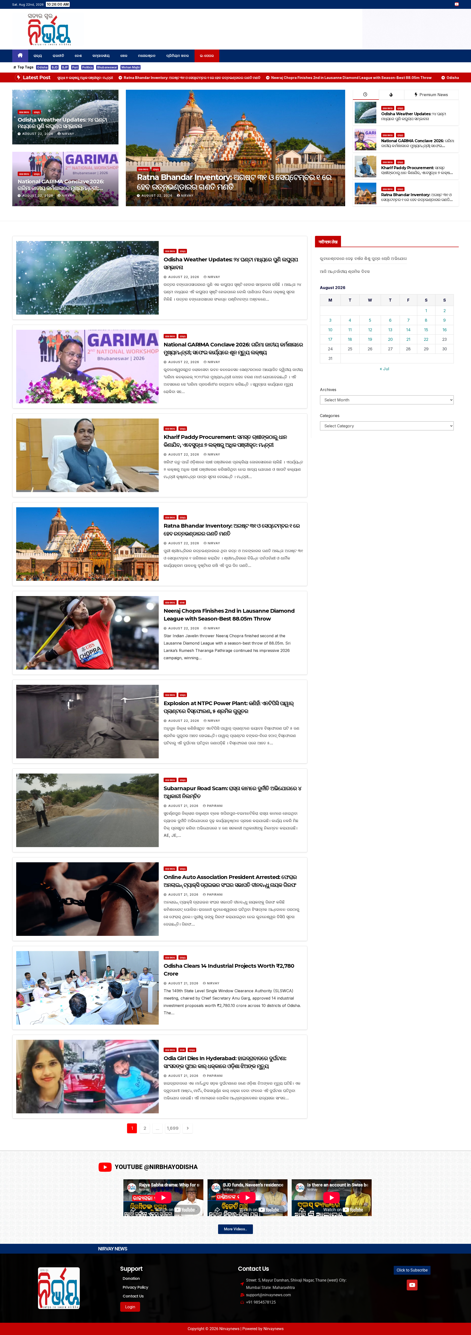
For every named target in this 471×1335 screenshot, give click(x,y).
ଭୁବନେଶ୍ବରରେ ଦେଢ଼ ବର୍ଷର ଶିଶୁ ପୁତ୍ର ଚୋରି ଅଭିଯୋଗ (363, 258)
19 (370, 339)
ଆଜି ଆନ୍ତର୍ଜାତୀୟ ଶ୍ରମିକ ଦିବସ (344, 271)
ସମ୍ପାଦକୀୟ (101, 56)
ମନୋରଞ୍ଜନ (147, 56)
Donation (131, 1278)
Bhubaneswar (107, 67)
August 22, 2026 (38, 134)
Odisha (42, 67)
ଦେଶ (78, 56)
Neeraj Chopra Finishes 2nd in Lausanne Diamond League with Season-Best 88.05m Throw (229, 181)
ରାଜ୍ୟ (38, 56)
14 (408, 329)
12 (370, 329)
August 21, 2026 (183, 806)
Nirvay (68, 134)
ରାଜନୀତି (58, 56)
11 (350, 329)
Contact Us (133, 1296)
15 (426, 329)
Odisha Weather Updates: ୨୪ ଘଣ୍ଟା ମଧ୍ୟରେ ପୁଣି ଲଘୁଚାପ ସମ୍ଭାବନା (62, 122)
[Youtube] (412, 1285)
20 (390, 339)
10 (330, 329)
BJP (65, 67)
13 (390, 329)
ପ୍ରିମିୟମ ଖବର (177, 56)
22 (426, 339)
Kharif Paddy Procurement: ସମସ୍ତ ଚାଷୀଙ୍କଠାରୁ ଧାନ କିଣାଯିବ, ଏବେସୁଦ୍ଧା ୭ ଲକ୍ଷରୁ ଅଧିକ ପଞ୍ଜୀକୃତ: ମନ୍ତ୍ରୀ (417, 172)
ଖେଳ (123, 56)
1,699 (172, 1128)
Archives (328, 389)
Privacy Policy (135, 1287)
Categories (330, 415)
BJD (55, 67)
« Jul (384, 368)
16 (445, 329)
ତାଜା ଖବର (24, 112)
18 (350, 339)
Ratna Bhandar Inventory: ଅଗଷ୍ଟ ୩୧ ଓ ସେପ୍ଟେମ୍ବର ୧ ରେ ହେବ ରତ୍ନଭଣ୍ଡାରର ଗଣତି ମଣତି (416, 199)
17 (330, 339)
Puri (75, 67)
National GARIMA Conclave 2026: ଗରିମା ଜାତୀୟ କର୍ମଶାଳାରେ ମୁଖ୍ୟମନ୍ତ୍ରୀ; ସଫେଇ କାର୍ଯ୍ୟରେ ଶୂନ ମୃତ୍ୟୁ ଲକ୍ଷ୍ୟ (61, 188)
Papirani (215, 806)
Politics (87, 67)
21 (408, 339)
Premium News (433, 94)
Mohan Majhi (130, 67)
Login (130, 1306)
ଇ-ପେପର (207, 56)
